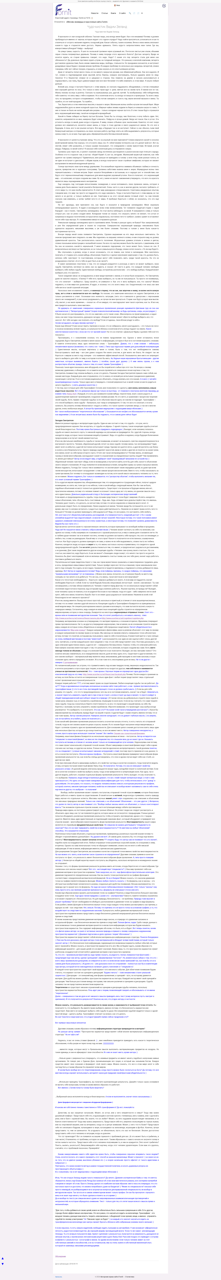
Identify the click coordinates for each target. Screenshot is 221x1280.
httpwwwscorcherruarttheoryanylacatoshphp (104, 674)
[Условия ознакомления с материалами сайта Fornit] (164, 6)
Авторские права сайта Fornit (111, 1277)
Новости (94, 13)
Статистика (129, 1277)
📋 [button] (92, 18)
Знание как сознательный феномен (129, 733)
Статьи (105, 13)
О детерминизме (70, 662)
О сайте (122, 13)
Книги (113, 13)
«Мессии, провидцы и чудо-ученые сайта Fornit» (87, 22)
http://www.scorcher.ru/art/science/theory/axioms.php (77, 618)
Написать (58, 1277)
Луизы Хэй (71, 394)
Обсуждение (60, 1256)
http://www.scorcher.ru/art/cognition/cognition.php (123, 618)
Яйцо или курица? (78, 630)
